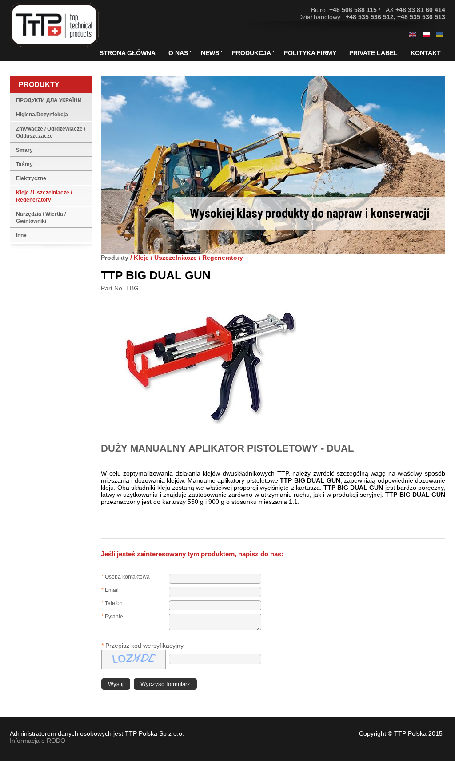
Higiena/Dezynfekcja (42, 114)
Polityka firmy (310, 52)
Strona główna (128, 52)
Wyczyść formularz (165, 684)
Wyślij (116, 684)
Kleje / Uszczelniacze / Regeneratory (44, 196)
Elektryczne (31, 178)
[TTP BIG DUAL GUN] (412, 35)
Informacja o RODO (37, 740)
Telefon (112, 603)
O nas (178, 52)
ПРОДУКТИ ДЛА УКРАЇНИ (49, 100)
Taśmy (24, 164)
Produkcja (251, 52)
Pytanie (112, 617)
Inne (21, 235)
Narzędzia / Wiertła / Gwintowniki (41, 217)
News (210, 52)
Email (110, 590)
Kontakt (426, 52)
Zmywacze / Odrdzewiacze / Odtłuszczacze (50, 132)
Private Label (373, 52)
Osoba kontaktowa (125, 577)
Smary (24, 150)
